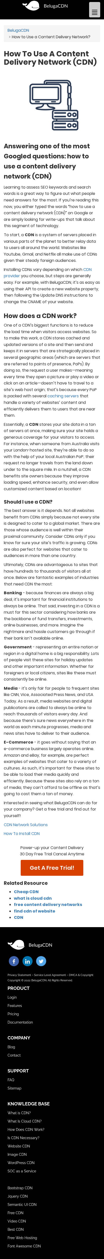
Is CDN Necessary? (23, 1138)
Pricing (13, 1014)
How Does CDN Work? (26, 1130)
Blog (11, 1047)
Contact (14, 1055)
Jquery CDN (18, 1196)
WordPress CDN (21, 1163)
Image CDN (17, 1154)
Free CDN (15, 1213)
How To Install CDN (22, 833)
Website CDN (19, 1146)
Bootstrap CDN (20, 1188)
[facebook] (14, 961)
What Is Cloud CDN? (25, 1121)
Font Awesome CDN (24, 1246)
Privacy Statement (19, 975)
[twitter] (41, 961)
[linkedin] (27, 961)
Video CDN (17, 1221)
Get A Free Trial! (52, 868)
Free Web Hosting (22, 1238)
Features (15, 1006)
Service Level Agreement (50, 975)
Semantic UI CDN (22, 1205)
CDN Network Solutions (26, 825)
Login (12, 997)
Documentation (20, 1022)
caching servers (63, 396)
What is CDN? (19, 1113)
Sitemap (14, 1088)
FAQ (11, 1080)
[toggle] (94, 9)
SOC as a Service (22, 1171)
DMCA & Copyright (81, 975)
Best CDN (16, 1230)
